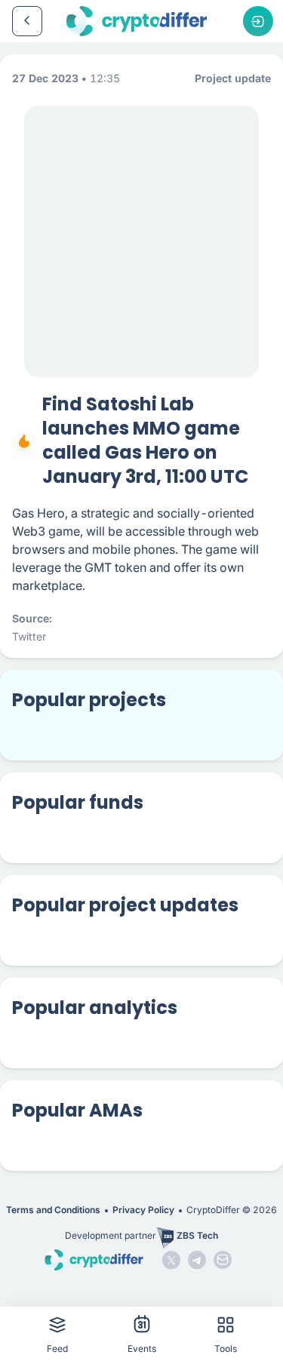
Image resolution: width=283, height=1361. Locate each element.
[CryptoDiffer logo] (136, 21)
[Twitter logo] (171, 1259)
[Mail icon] (222, 1260)
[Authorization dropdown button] (258, 21)
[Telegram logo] (197, 1259)
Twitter (29, 636)
